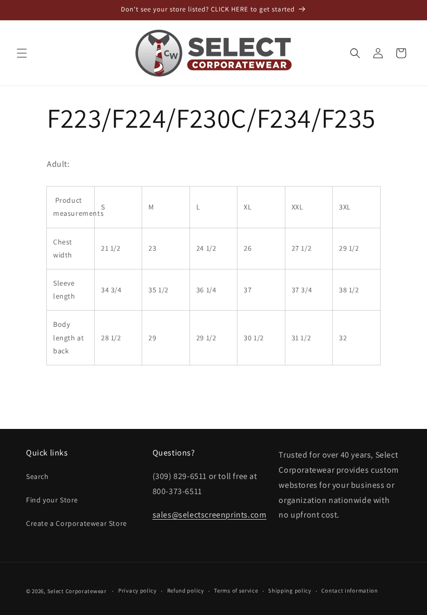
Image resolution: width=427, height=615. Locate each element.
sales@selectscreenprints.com (210, 514)
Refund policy (185, 590)
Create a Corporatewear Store (76, 523)
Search (37, 476)
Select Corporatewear (77, 591)
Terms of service (236, 590)
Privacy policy (137, 590)
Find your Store (52, 500)
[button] (21, 53)
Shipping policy (289, 590)
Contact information (349, 590)
